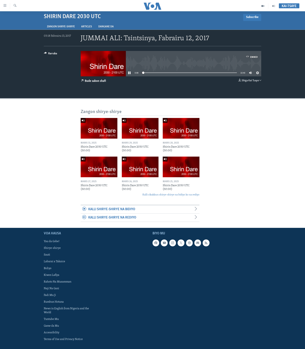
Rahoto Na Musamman (57, 281)
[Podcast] (189, 243)
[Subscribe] (197, 243)
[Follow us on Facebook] (155, 243)
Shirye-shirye (52, 248)
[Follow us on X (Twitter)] (181, 243)
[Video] (263, 6)
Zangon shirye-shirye (61, 26)
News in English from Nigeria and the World (66, 310)
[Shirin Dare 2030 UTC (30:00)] (99, 128)
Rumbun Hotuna (54, 302)
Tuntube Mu (51, 319)
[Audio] (273, 6)
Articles (86, 26)
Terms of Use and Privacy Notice (63, 339)
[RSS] (206, 243)
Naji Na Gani (51, 288)
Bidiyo (47, 268)
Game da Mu (51, 325)
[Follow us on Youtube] (164, 243)
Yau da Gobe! (51, 241)
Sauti (47, 255)
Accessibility (51, 332)
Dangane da (106, 26)
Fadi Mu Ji (50, 295)
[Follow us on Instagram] (172, 243)
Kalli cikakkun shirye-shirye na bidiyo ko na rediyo (170, 194)
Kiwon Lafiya (51, 275)
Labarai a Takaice (54, 261)
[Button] (50, 54)
